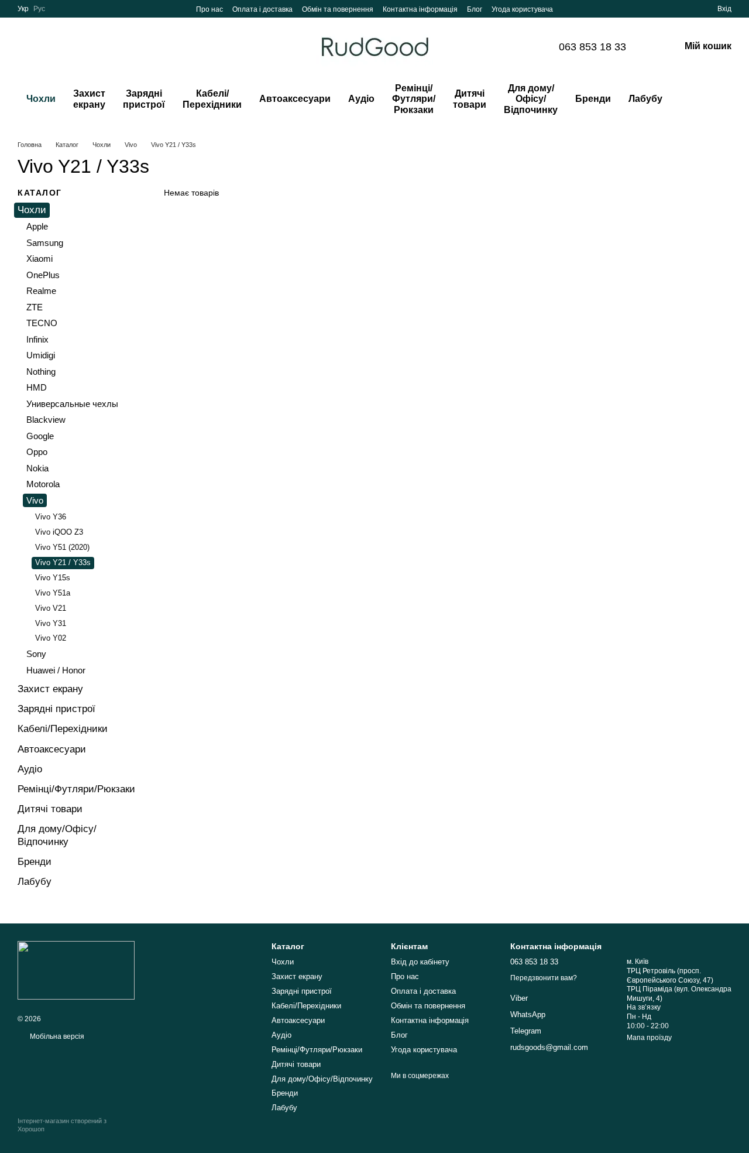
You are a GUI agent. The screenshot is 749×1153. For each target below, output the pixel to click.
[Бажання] (687, 8)
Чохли (41, 99)
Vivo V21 (50, 608)
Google (40, 436)
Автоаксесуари (295, 99)
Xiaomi (39, 259)
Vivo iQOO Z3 (59, 532)
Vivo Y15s (52, 577)
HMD (36, 387)
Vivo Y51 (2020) (62, 547)
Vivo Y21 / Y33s (63, 562)
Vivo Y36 (50, 516)
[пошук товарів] (694, 99)
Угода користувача (522, 9)
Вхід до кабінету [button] (420, 961)
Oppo (36, 452)
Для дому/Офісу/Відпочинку (531, 99)
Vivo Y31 (50, 622)
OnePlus (43, 275)
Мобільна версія (56, 1036)
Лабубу (645, 99)
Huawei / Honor (55, 670)
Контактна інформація (420, 9)
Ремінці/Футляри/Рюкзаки (413, 99)
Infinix (37, 339)
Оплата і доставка (262, 9)
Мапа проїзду (649, 1038)
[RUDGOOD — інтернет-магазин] (76, 970)
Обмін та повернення (337, 9)
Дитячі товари (469, 98)
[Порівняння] (666, 8)
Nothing (41, 372)
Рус (39, 8)
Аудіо (361, 99)
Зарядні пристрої (144, 98)
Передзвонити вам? (543, 978)
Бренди (593, 99)
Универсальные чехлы (72, 404)
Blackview (46, 420)
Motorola (43, 484)
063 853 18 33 (592, 47)
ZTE (34, 307)
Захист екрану (89, 98)
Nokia (37, 468)
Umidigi (40, 355)
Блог (474, 9)
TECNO (41, 323)
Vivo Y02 (50, 638)
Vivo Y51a (52, 593)
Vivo (34, 500)
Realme (41, 291)
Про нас (209, 9)
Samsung (44, 243)
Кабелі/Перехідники (212, 98)
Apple (37, 226)
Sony (36, 654)
